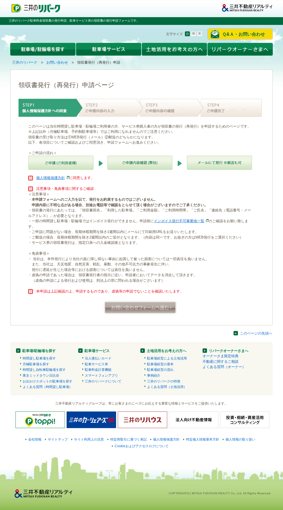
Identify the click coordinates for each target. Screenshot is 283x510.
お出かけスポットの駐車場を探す (47, 381)
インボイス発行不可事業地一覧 (179, 221)
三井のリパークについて (103, 381)
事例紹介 (153, 375)
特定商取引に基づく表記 (128, 439)
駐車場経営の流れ (160, 370)
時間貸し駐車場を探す (39, 358)
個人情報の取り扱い (240, 439)
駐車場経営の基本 (160, 364)
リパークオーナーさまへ (228, 351)
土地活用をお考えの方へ (166, 351)
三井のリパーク (24, 62)
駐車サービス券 (96, 364)
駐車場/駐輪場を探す (39, 351)
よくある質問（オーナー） (224, 367)
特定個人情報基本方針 (202, 439)
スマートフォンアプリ (101, 375)
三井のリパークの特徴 (163, 381)
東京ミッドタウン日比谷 (41, 375)
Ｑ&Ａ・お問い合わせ (243, 34)
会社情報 (34, 439)
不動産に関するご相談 (221, 361)
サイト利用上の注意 (89, 439)
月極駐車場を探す (36, 364)
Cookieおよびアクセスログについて (142, 446)
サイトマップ (58, 439)
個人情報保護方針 (50, 178)
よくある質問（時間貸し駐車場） (47, 387)
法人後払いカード (98, 358)
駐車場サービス (97, 351)
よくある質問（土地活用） (167, 387)
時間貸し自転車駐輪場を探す (44, 370)
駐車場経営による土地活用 (167, 358)
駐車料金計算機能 (98, 370)
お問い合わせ (57, 62)
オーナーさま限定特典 (221, 356)
